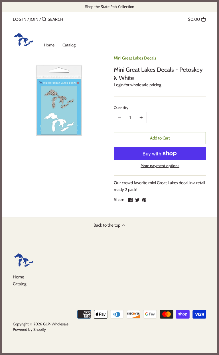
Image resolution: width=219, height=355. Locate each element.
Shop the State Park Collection (109, 6)
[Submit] (44, 19)
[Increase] (141, 117)
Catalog (19, 283)
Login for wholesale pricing (137, 84)
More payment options (160, 166)
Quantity (121, 107)
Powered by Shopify (29, 329)
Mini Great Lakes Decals (135, 58)
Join (34, 19)
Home (18, 277)
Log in (20, 19)
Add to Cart (160, 138)
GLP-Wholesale (55, 324)
